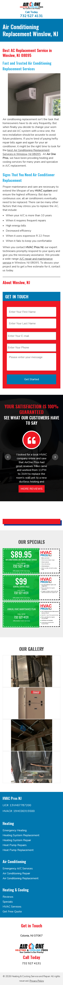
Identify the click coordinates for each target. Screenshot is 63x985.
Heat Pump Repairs (15, 845)
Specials (8, 902)
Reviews (8, 897)
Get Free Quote (12, 911)
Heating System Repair (17, 840)
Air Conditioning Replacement (20, 878)
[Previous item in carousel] (8, 457)
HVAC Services (12, 907)
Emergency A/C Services (18, 868)
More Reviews (32, 489)
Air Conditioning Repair (16, 873)
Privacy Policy (37, 981)
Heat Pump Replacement (18, 850)
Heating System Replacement (21, 835)
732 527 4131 (31, 16)
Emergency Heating (15, 830)
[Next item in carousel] (55, 457)
